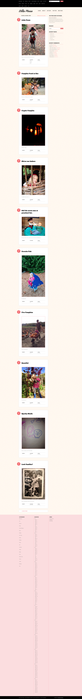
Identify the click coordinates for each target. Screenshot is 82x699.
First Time (20, 535)
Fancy (30, 60)
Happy (31, 62)
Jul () (36, 526)
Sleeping (20, 563)
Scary (30, 63)
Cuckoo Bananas (21, 528)
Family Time (31, 504)
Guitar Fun (56, 50)
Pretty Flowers (52, 35)
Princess (20, 523)
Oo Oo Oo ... (56, 56)
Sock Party (58, 47)
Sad (19, 544)
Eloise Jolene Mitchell (52, 17)
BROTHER (60, 10)
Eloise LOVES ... (55, 46)
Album (20, 549)
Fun (19, 521)
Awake (20, 561)
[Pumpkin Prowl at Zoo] (30, 73)
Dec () (36, 531)
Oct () (36, 529)
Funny (20, 542)
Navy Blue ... (56, 53)
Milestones (20, 518)
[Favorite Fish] (26, 251)
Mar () (36, 536)
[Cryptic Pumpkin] (28, 110)
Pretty (30, 403)
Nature (20, 537)
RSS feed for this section (41, 15)
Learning (20, 547)
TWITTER (54, 10)
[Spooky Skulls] (27, 414)
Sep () (36, 528)
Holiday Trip (52, 33)
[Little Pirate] (26, 20)
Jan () (36, 519)
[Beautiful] (25, 363)
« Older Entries (24, 511)
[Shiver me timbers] (28, 161)
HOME (39, 10)
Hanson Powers (52, 518)
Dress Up (51, 38)
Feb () (36, 520)
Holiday (31, 61)
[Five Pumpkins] (27, 312)
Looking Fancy (52, 39)
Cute (30, 302)
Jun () (36, 539)
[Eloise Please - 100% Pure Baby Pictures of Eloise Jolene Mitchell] (26, 11)
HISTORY (49, 10)
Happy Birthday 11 (52, 36)
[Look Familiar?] (27, 464)
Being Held (54, 52)
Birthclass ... (56, 55)
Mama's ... (59, 49)
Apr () (36, 523)
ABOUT (43, 10)
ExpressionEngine (60, 697)
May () (36, 524)
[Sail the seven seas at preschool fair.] (33, 236)
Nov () (36, 545)
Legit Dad (39, 60)
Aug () (36, 527)
